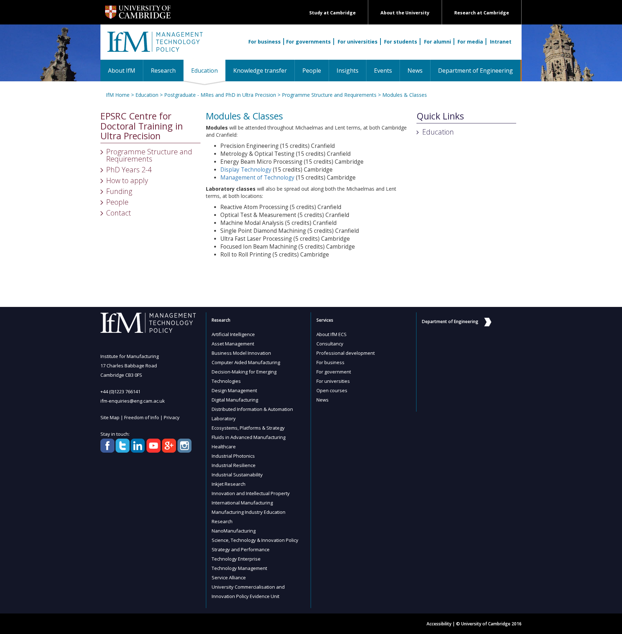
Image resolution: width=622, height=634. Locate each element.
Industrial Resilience (234, 465)
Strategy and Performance (241, 549)
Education (208, 70)
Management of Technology (257, 177)
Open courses (331, 390)
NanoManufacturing (234, 530)
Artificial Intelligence (233, 334)
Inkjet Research (228, 484)
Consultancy (329, 343)
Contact (118, 213)
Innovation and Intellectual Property (251, 493)
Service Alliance (229, 577)
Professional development (345, 353)
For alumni (437, 41)
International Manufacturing (242, 502)
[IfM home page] (154, 46)
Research (163, 70)
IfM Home (118, 94)
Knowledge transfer (260, 70)
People (311, 70)
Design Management (234, 390)
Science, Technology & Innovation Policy (255, 540)
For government (333, 371)
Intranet (500, 41)
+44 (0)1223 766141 (120, 391)
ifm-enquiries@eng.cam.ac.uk (132, 401)
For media (470, 41)
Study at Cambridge (332, 13)
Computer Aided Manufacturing (246, 362)
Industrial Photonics (233, 456)
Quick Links (440, 116)
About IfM (121, 70)
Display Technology (245, 169)
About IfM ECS (331, 334)
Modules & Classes (404, 94)
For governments (308, 41)
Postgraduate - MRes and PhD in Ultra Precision (220, 94)
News (415, 70)
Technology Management (239, 568)
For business (264, 41)
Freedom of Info (141, 417)
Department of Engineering (475, 70)
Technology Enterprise (236, 559)
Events (383, 70)
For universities (358, 41)
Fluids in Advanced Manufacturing (248, 437)
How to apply (127, 180)
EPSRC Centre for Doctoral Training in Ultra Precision (141, 126)
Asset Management (233, 343)
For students (400, 41)
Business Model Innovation (241, 353)
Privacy (172, 417)
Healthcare (224, 446)
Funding (119, 191)
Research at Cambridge (481, 13)
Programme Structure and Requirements (329, 94)
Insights (348, 70)
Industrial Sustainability (237, 474)
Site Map (110, 417)
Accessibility (439, 624)
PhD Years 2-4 (129, 170)
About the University (404, 13)
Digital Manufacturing (235, 400)
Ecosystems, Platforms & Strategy (248, 428)
